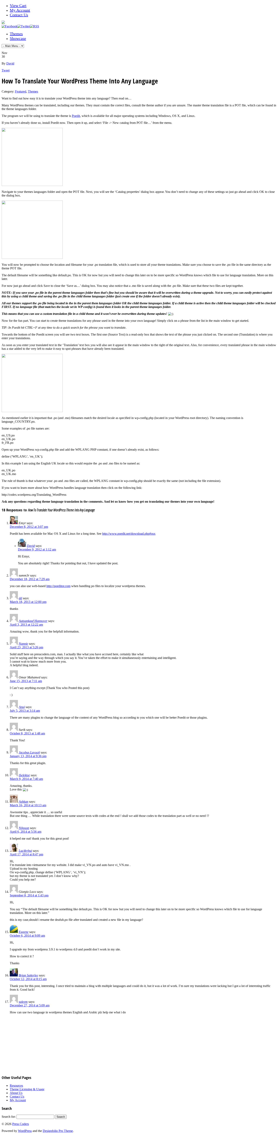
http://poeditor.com (58, 586)
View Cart (18, 5)
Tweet (6, 70)
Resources (16, 1085)
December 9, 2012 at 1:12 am (37, 549)
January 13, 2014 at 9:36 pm (28, 756)
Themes (16, 33)
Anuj (22, 707)
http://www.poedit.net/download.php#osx (128, 533)
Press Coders (20, 1124)
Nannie (23, 643)
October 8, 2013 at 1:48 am (27, 733)
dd (20, 598)
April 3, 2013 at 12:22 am (26, 624)
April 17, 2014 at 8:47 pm (26, 854)
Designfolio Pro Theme (58, 1131)
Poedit (76, 116)
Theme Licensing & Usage (27, 1089)
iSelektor (24, 775)
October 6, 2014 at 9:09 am (27, 935)
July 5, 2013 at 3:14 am (25, 710)
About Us (16, 1093)
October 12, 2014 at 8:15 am (28, 979)
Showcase (18, 38)
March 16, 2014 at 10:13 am (28, 805)
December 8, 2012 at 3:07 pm (29, 526)
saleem (23, 1001)
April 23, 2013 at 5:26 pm (26, 647)
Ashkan (23, 801)
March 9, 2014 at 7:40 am (26, 779)
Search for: (9, 1116)
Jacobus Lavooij (29, 752)
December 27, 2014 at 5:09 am (29, 1005)
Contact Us (19, 15)
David (10, 63)
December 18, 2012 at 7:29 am (29, 579)
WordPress (25, 1131)
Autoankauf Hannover (33, 621)
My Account (20, 10)
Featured (20, 91)
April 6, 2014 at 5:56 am (25, 831)
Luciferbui (25, 850)
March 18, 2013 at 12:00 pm (28, 602)
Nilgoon (24, 828)
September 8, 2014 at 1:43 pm (29, 895)
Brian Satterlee (28, 975)
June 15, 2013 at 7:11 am (26, 681)
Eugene (23, 932)
